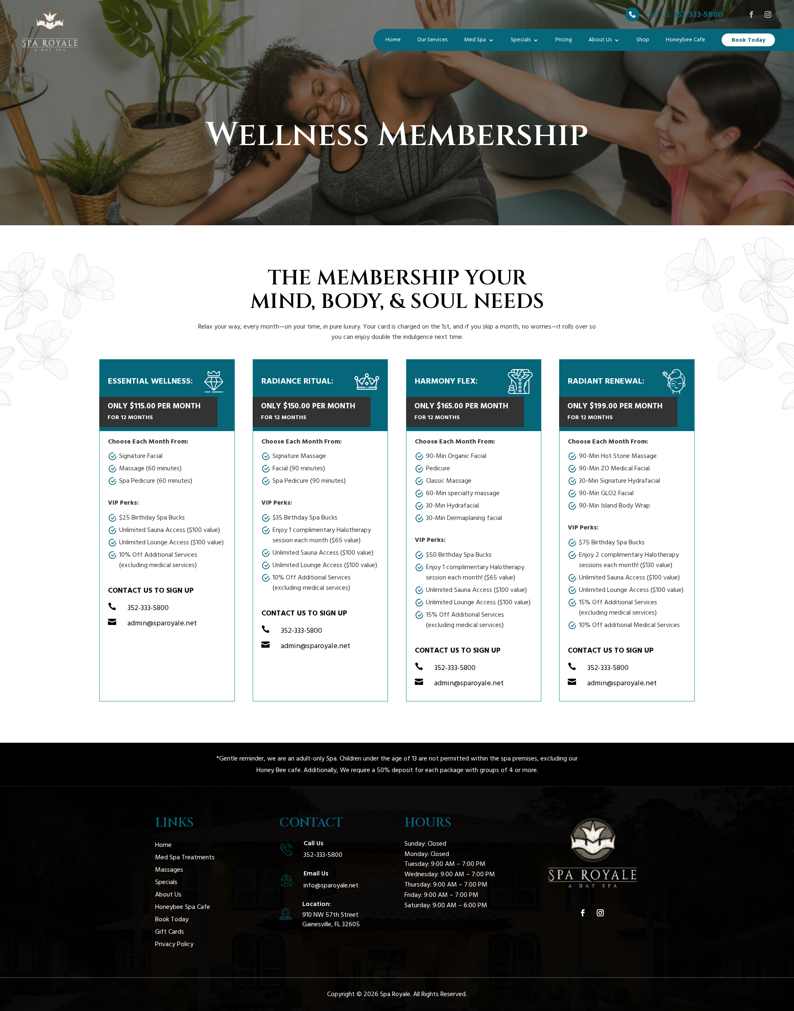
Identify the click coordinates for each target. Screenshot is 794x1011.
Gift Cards (169, 932)
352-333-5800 (698, 14)
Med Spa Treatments (185, 858)
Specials (521, 40)
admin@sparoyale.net (162, 623)
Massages (169, 870)
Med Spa (475, 40)
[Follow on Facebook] (751, 14)
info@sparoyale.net (331, 885)
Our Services (432, 40)
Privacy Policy (174, 945)
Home (393, 40)
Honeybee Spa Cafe (182, 907)
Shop (642, 40)
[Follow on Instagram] (768, 14)
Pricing (563, 40)
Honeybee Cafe (685, 40)
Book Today (748, 40)
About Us (600, 40)
